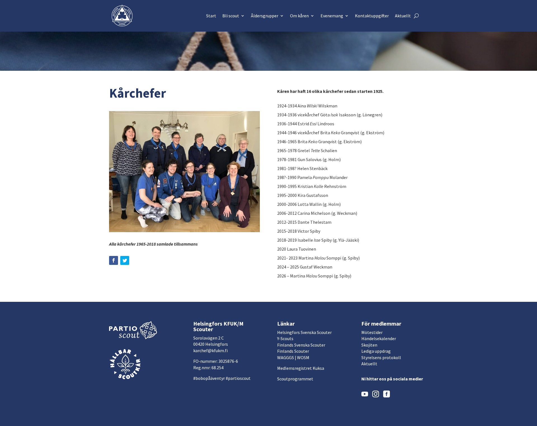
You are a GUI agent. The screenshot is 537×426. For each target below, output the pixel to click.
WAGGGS (285, 357)
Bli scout (230, 15)
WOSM (303, 357)
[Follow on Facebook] (113, 260)
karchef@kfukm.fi (210, 350)
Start (211, 15)
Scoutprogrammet (295, 379)
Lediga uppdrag (376, 351)
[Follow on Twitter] (124, 260)
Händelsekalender (378, 338)
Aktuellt (403, 15)
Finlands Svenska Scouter (301, 345)
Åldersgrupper (264, 15)
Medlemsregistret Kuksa (300, 368)
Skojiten (369, 345)
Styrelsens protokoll (381, 357)
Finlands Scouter (293, 351)
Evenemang (332, 15)
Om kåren (299, 15)
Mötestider (372, 332)
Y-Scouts (285, 338)
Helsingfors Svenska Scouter (304, 332)
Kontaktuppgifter (372, 15)
